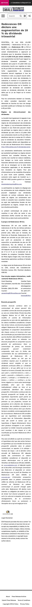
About (8, 596)
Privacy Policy (24, 604)
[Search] (21, 16)
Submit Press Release (9, 600)
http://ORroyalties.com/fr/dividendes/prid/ (15, 147)
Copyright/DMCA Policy (10, 604)
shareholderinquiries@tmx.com (11, 184)
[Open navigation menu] (3, 16)
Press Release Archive (19, 596)
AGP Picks (4, 3)
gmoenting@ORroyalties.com (11, 293)
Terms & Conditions (24, 600)
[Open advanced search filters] (25, 16)
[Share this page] (29, 16)
